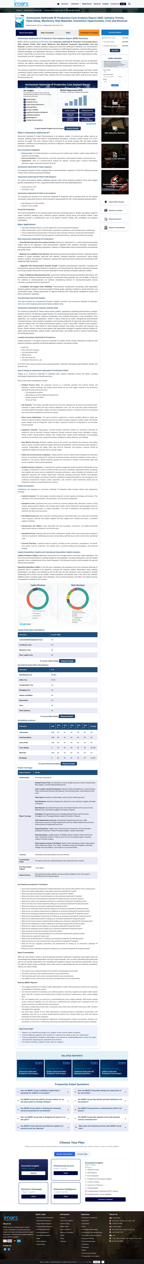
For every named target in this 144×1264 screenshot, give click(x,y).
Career (63, 1217)
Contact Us (114, 4)
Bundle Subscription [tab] (65, 1154)
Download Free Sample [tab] (89, 33)
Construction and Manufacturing (92, 1232)
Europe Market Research (44, 1226)
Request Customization (117, 227)
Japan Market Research (44, 1223)
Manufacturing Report (43, 1235)
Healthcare (85, 1244)
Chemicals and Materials (89, 1229)
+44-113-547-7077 (118, 1232)
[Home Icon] (58, 3)
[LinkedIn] (5, 1249)
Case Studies (41, 1244)
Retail (84, 1250)
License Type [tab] (82, 1154)
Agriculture (85, 1220)
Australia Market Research (45, 1217)
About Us (97, 4)
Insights (106, 4)
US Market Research (43, 1229)
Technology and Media (89, 1253)
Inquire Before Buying (116, 202)
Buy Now (115, 50)
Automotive (85, 1223)
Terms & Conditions (67, 1220)
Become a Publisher (67, 1232)
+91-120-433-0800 (117, 1241)
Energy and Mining (88, 1238)
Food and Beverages (88, 1241)
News (62, 1238)
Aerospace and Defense (89, 1217)
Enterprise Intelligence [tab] (65, 1190)
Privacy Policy (82, 1262)
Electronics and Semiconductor (91, 1235)
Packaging (85, 1247)
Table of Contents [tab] (47, 33)
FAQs (62, 1235)
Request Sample (72, 128)
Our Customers (65, 1229)
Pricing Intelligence (42, 1232)
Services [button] (64, 4)
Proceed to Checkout (105, 1199)
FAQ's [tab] (68, 33)
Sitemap (63, 1241)
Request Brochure (115, 219)
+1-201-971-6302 (116, 1223)
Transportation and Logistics (91, 1256)
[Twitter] (12, 1249)
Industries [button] (75, 4)
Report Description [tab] (26, 33)
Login (123, 4)
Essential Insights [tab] (30, 1167)
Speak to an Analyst (115, 210)
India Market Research (44, 1220)
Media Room (87, 4)
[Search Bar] (129, 4)
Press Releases (42, 1241)
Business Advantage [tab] (31, 1190)
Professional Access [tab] (64, 1167)
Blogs (38, 1238)
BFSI (83, 1226)
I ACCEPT (96, 1262)
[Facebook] (8, 1249)
